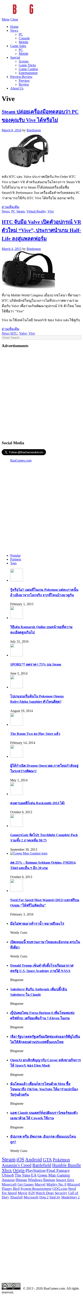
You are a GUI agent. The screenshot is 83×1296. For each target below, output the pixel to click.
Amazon (8, 1180)
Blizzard (73, 1184)
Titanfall (16, 1197)
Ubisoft (8, 1175)
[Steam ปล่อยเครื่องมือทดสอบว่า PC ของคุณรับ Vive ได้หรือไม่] (28, 168)
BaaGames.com (20, 460)
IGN (31, 1193)
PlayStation (36, 1170)
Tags (13, 563)
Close (14, 19)
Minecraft (9, 1184)
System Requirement (36, 1189)
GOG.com (59, 1189)
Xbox (7, 1170)
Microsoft (31, 1197)
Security (61, 1193)
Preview (24, 80)
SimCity (54, 1197)
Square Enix (65, 1180)
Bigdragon (34, 130)
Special (15, 57)
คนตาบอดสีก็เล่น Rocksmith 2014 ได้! (37, 803)
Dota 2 (44, 1197)
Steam (20, 211)
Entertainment (28, 73)
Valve (23, 333)
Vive (50, 211)
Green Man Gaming (53, 1175)
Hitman (21, 1180)
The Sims (22, 1175)
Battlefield (41, 1165)
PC (21, 34)
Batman (49, 1180)
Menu (6, 19)
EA (34, 1175)
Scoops (24, 61)
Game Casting (28, 69)
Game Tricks (27, 65)
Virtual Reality (36, 211)
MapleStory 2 (70, 1197)
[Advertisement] (41, 394)
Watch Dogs (45, 1193)
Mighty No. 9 (56, 1184)
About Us (16, 88)
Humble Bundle (66, 1165)
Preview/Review (21, 77)
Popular (15, 555)
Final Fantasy (58, 1170)
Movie (22, 1193)
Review (24, 84)
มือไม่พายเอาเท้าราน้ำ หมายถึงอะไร (37, 923)
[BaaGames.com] (40, 15)
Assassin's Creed (16, 1165)
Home (14, 26)
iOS (20, 1159)
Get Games (25, 1184)
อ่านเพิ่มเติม (10, 207)
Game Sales (18, 46)
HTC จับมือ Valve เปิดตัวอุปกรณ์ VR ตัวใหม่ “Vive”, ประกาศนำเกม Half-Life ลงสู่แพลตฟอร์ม (41, 230)
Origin (19, 1170)
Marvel (40, 1184)
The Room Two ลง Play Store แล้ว (35, 734)
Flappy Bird (11, 1189)
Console (24, 38)
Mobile (23, 42)
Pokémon (61, 1159)
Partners (15, 559)
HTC (13, 333)
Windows (35, 1180)
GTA (47, 1159)
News (14, 30)
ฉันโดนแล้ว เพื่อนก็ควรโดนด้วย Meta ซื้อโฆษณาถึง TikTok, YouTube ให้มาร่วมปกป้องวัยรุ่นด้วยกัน (44, 1089)
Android (33, 1159)
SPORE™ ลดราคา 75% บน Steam (35, 664)
